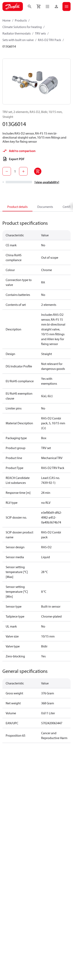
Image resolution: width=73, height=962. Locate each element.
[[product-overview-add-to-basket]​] (37, 171)
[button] (47, 6)
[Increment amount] (23, 171)
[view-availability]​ (46, 182)
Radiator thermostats (16, 33)
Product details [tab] (17, 207)
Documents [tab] (45, 207)
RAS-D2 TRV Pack (49, 40)
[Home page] (12, 6)
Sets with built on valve (18, 40)
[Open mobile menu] (66, 6)
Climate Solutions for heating (22, 27)
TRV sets (40, 33)
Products (21, 20)
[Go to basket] (38, 6)
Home (6, 20)
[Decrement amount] (6, 171)
